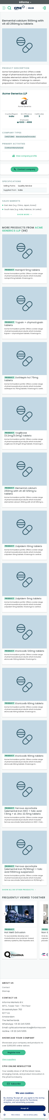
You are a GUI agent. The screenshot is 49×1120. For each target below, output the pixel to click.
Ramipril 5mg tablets (22, 269)
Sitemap (6, 991)
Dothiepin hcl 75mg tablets (21, 379)
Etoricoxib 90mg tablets (24, 755)
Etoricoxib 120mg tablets (24, 651)
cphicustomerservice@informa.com (27, 1027)
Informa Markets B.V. (12, 1002)
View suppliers (9, 1059)
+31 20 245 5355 (22, 1023)
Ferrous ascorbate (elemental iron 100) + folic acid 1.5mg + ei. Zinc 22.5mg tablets (23, 810)
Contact (6, 987)
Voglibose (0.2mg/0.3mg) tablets (17, 434)
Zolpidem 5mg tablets (23, 598)
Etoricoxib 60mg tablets (24, 703)
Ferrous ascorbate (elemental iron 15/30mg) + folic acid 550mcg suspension (23, 869)
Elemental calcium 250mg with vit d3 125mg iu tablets (20, 490)
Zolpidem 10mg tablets (23, 546)
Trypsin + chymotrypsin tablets (23, 324)
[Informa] (25, 2)
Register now (14, 1052)
